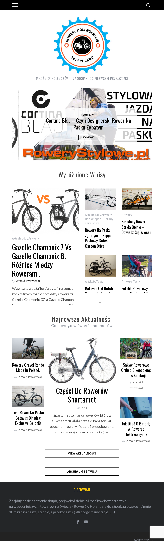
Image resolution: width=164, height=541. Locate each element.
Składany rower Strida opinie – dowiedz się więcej (136, 232)
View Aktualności (82, 458)
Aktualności (19, 243)
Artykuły (82, 114)
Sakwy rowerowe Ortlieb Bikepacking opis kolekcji (136, 375)
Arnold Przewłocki (28, 286)
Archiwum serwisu (82, 477)
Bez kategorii (93, 224)
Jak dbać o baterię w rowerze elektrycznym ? (136, 434)
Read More (82, 137)
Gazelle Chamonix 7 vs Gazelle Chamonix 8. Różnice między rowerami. (41, 265)
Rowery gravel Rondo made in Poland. (28, 373)
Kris (84, 413)
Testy (99, 287)
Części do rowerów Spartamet (82, 400)
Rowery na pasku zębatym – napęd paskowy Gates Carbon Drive (98, 243)
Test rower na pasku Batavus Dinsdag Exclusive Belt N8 (28, 423)
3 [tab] (137, 124)
